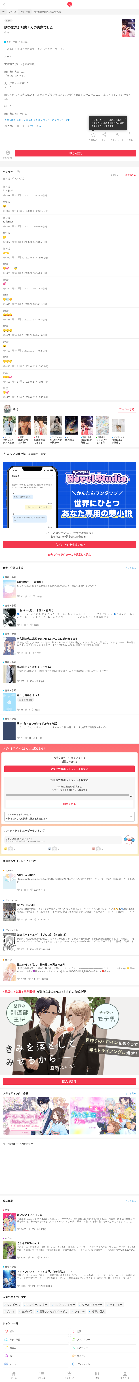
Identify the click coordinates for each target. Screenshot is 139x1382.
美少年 (28, 119)
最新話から (130, 175)
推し (20, 119)
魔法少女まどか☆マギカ (52, 1311)
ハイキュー (114, 1304)
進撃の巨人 (97, 1311)
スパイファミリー (63, 1304)
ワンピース (12, 1304)
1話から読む (75, 153)
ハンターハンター (35, 1304)
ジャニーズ (47, 119)
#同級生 (8, 991)
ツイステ (78, 1311)
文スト (9, 1311)
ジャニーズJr (62, 119)
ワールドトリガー (90, 1304)
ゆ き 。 (8, 32)
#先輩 (17, 991)
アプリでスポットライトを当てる (69, 769)
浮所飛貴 (10, 119)
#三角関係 (28, 991)
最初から (115, 174)
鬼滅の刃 (25, 1311)
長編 (37, 119)
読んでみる (69, 1081)
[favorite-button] (93, 134)
